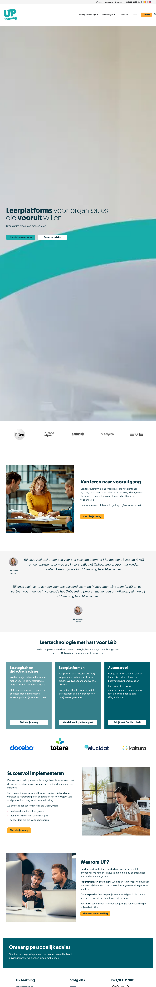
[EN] (149, 2)
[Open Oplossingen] (115, 14)
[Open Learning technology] (97, 14)
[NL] (144, 2)
